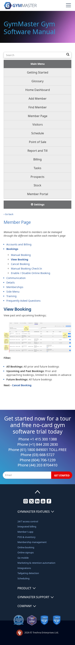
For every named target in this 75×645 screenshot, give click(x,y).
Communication (16, 278)
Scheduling (23, 578)
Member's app (25, 531)
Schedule (37, 133)
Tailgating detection (28, 573)
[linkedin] (37, 502)
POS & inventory (26, 537)
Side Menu (12, 291)
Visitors (37, 124)
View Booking (19, 259)
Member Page (37, 116)
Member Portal (37, 194)
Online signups (25, 552)
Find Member (37, 107)
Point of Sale (37, 142)
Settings (38, 204)
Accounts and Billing (18, 244)
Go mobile (23, 557)
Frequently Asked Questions (23, 300)
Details (10, 282)
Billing (37, 159)
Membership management (32, 542)
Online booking (25, 547)
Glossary (37, 81)
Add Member (38, 99)
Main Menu (38, 64)
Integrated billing (26, 526)
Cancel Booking (20, 264)
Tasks (37, 168)
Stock (37, 185)
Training (11, 296)
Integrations (24, 568)
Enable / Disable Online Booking (30, 273)
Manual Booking (21, 255)
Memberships (14, 287)
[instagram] (25, 502)
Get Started (62, 475)
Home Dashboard (37, 90)
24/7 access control (27, 521)
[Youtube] (43, 502)
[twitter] (31, 502)
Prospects (37, 177)
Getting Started (37, 72)
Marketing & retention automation (36, 562)
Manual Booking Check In (26, 268)
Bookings (12, 249)
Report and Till (37, 151)
